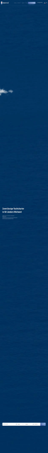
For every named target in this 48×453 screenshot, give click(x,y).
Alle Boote (36, 424)
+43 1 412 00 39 (39, 2)
